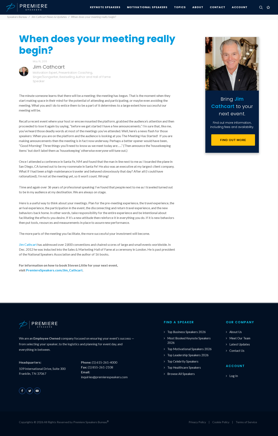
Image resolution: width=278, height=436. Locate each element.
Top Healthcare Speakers (184, 367)
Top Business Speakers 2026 (186, 332)
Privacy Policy (197, 422)
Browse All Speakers (181, 374)
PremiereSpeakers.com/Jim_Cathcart (54, 270)
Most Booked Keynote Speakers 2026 (189, 340)
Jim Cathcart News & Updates (49, 17)
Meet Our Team (239, 338)
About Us (235, 332)
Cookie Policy (220, 422)
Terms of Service (246, 422)
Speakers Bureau (17, 17)
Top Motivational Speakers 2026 (189, 349)
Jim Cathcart (28, 244)
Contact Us (236, 350)
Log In (233, 376)
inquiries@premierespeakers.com (104, 377)
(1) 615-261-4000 (104, 362)
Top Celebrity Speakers (182, 361)
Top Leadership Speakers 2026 (188, 355)
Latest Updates (239, 344)
